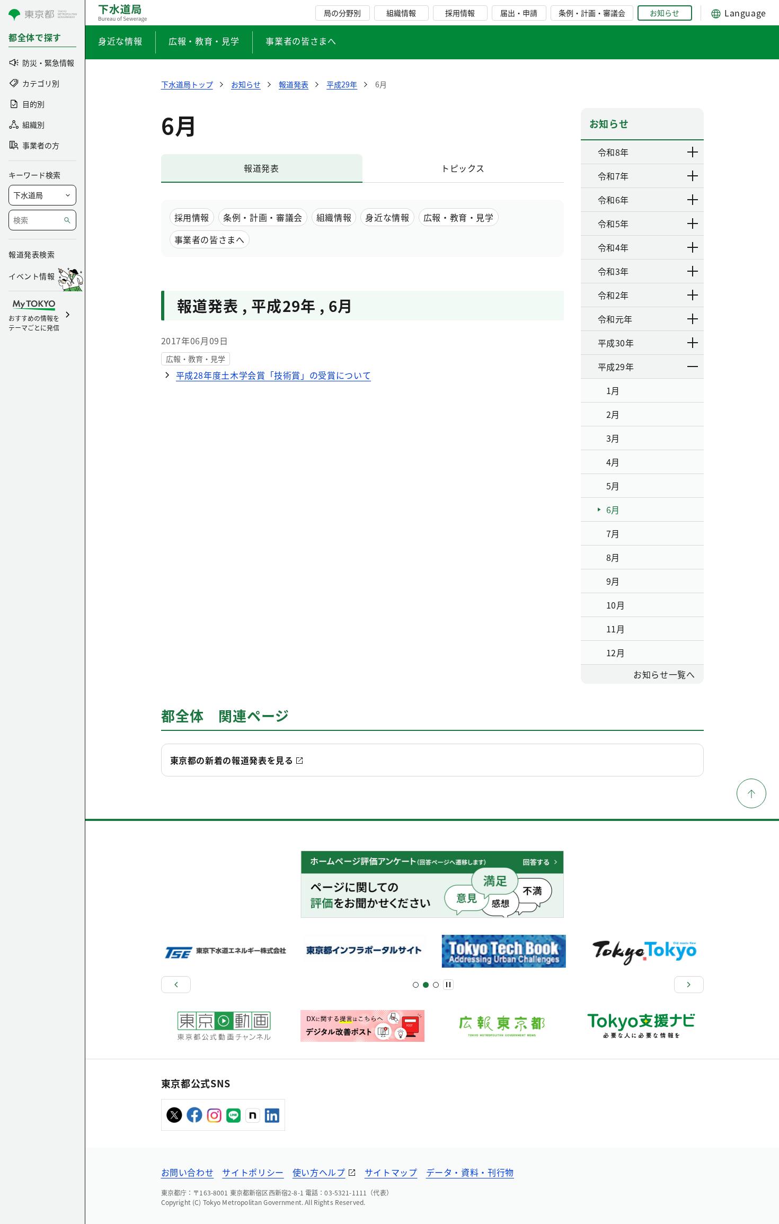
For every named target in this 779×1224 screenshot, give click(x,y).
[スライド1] (416, 985)
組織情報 (401, 12)
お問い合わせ (187, 1172)
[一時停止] (448, 984)
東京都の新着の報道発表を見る (232, 760)
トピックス (463, 168)
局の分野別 (342, 12)
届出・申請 (518, 12)
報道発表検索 (31, 254)
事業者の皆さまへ (300, 40)
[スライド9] (436, 985)
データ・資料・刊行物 (470, 1172)
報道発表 (261, 168)
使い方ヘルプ (319, 1172)
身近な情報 (120, 40)
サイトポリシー (253, 1172)
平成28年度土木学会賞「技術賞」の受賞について (273, 375)
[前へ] (176, 984)
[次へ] (689, 984)
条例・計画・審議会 (592, 12)
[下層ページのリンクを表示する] (693, 152)
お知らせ (664, 12)
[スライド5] (426, 985)
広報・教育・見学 (204, 40)
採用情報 (460, 12)
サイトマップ (391, 1172)
